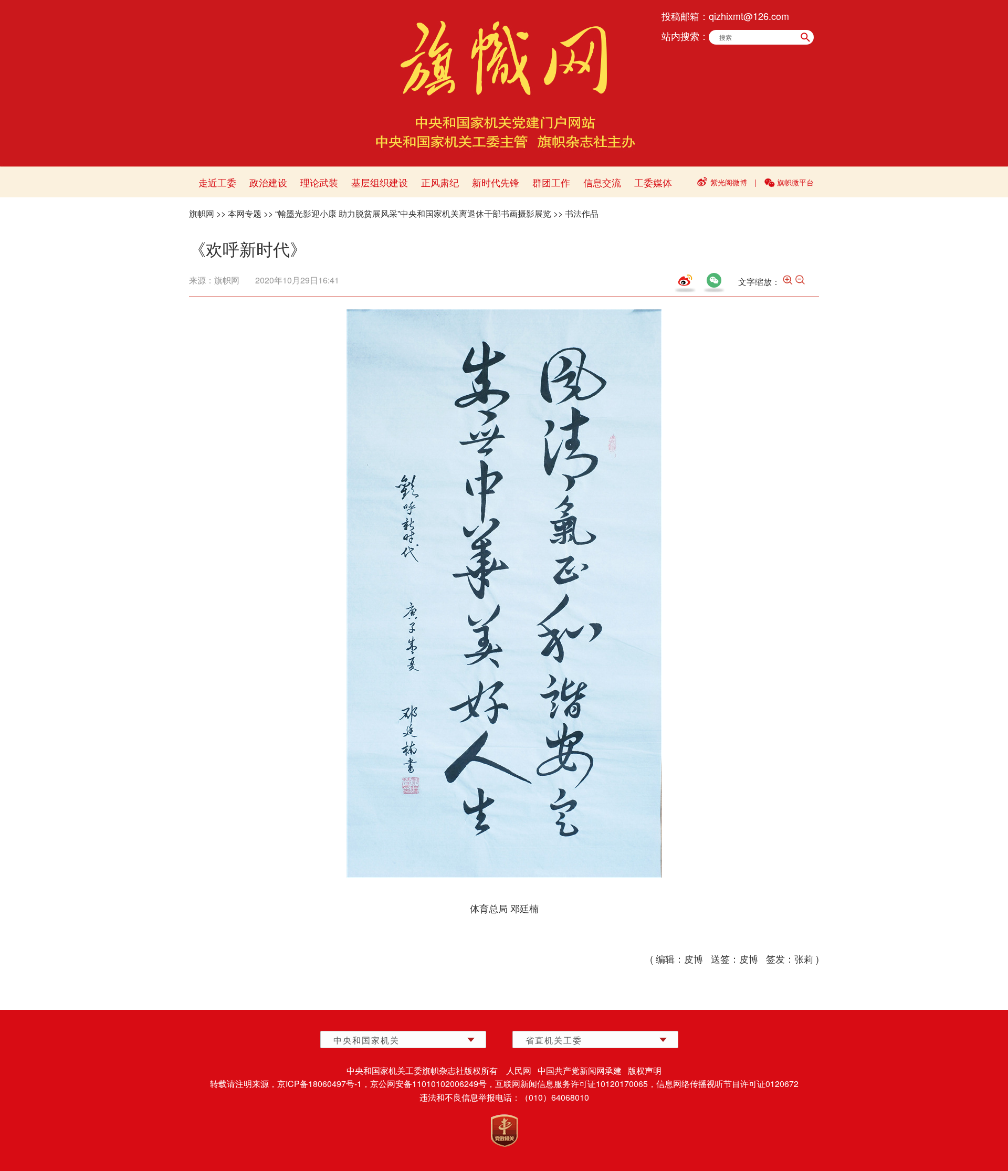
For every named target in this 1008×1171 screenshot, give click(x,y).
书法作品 (581, 213)
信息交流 (602, 182)
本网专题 (244, 213)
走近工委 (217, 182)
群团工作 (551, 182)
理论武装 (319, 182)
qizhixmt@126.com (749, 16)
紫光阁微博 (728, 182)
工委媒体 (653, 182)
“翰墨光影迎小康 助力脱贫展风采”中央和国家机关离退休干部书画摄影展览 (413, 213)
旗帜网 (201, 213)
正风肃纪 (440, 182)
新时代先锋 (495, 182)
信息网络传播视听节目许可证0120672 (727, 1084)
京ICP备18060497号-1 (319, 1084)
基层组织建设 (379, 182)
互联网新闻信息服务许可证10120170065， (575, 1084)
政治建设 (268, 182)
